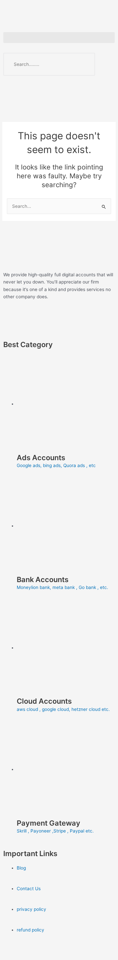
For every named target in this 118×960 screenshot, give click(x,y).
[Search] (83, 64)
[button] (59, 37)
